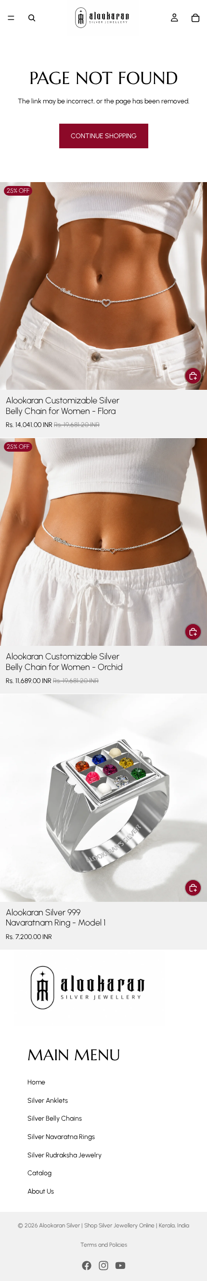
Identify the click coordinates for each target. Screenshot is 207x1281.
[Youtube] (120, 1265)
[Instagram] (103, 1265)
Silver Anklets (47, 1100)
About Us (40, 1191)
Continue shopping (104, 136)
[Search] (31, 17)
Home (36, 1082)
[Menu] (11, 18)
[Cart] (195, 17)
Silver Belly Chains (54, 1118)
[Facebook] (86, 1265)
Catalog (39, 1173)
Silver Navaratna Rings (61, 1137)
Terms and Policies (103, 1244)
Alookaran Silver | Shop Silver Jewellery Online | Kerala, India (114, 1225)
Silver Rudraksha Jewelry (64, 1155)
